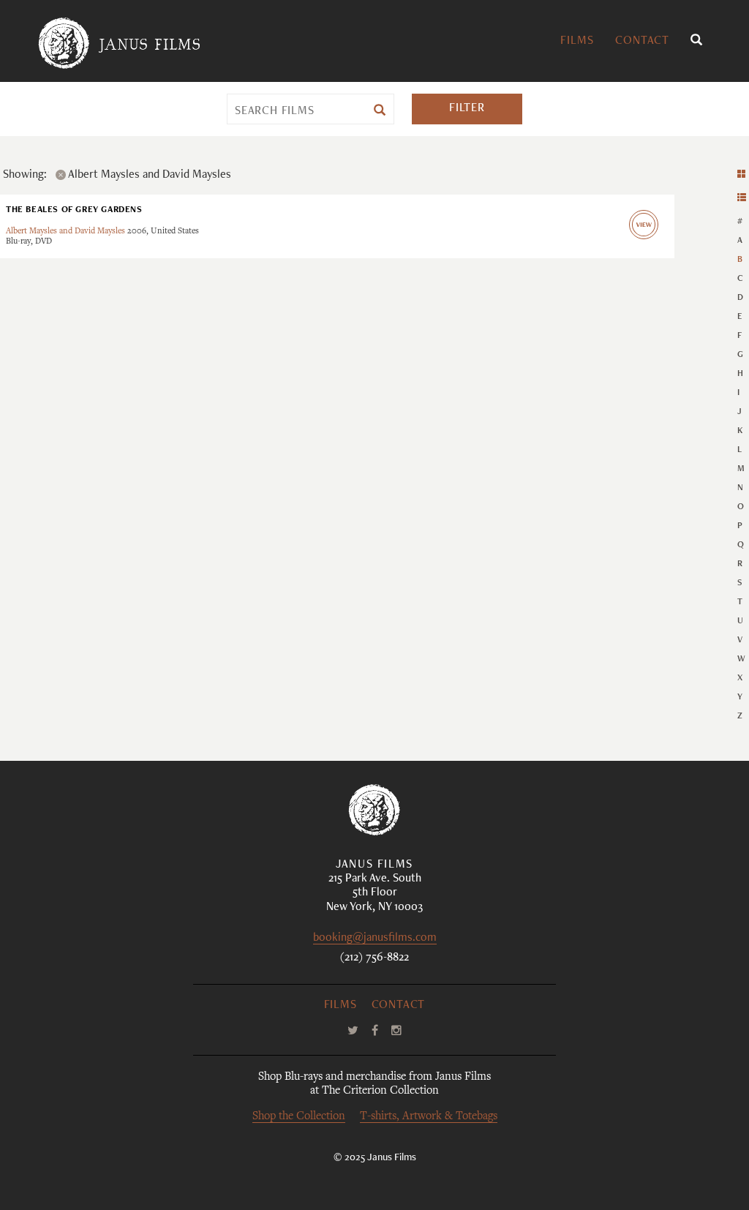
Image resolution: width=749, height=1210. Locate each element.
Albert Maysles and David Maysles (65, 232)
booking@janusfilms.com (375, 938)
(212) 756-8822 (374, 958)
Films (576, 42)
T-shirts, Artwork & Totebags (428, 1116)
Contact (642, 42)
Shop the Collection (298, 1116)
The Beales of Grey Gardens (74, 210)
